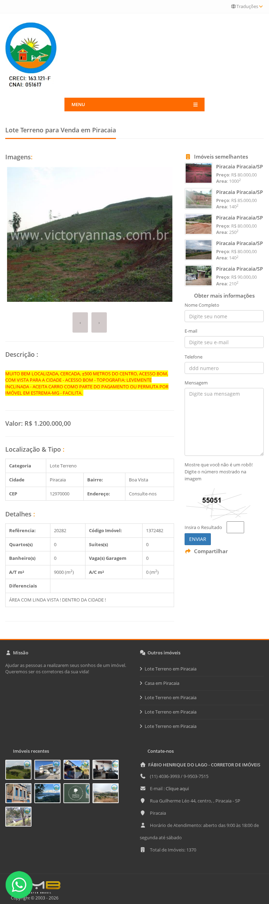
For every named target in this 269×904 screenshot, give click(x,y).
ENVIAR (197, 539)
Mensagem (196, 383)
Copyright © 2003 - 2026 (33, 898)
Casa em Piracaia (162, 683)
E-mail (191, 331)
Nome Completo (202, 305)
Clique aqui (177, 788)
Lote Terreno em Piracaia (170, 669)
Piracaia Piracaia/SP (239, 166)
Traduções (247, 6)
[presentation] (80, 322)
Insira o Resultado (203, 527)
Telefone (193, 357)
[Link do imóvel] (19, 771)
